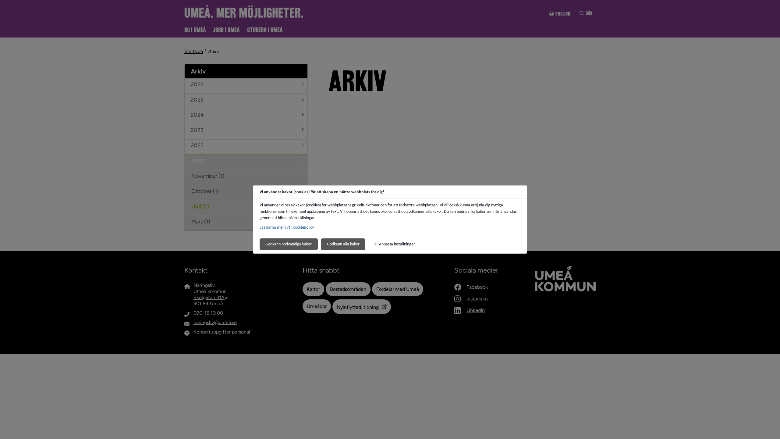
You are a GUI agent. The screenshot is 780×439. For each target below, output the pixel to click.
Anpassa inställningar (397, 244)
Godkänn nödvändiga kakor (288, 244)
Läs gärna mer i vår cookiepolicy (287, 227)
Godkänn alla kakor (343, 244)
